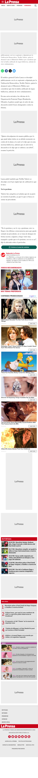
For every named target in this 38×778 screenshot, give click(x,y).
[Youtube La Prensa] (19, 736)
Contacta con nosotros (9, 745)
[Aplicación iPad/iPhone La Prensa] (22, 736)
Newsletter (20, 745)
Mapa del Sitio (30, 745)
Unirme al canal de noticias (20, 247)
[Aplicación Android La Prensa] (25, 736)
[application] (19, 279)
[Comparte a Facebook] (6, 70)
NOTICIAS (5, 710)
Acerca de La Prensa (11, 741)
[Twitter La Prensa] (12, 736)
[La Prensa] (8, 726)
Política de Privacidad (24, 741)
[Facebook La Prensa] (9, 736)
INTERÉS (4, 713)
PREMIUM (5, 716)
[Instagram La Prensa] (16, 736)
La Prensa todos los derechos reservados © (19, 730)
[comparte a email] (14, 70)
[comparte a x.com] (10, 70)
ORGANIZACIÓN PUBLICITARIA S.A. (19, 732)
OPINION (4, 719)
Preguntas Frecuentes (18, 748)
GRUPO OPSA (6, 722)
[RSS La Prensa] (29, 736)
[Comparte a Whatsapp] (2, 70)
